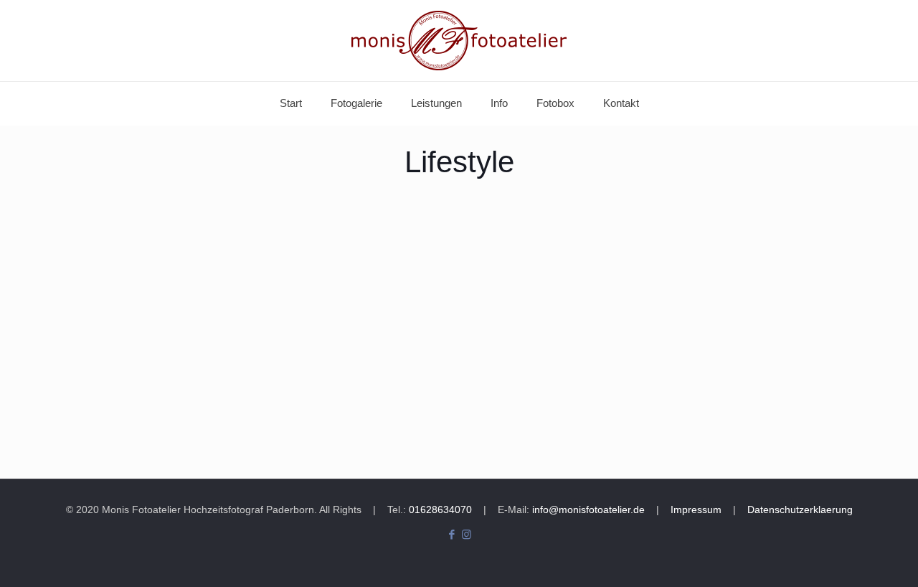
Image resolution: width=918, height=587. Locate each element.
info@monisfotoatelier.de (588, 509)
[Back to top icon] (849, 558)
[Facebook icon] (451, 534)
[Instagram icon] (466, 534)
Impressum (696, 509)
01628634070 (439, 509)
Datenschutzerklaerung (800, 509)
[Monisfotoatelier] (459, 40)
